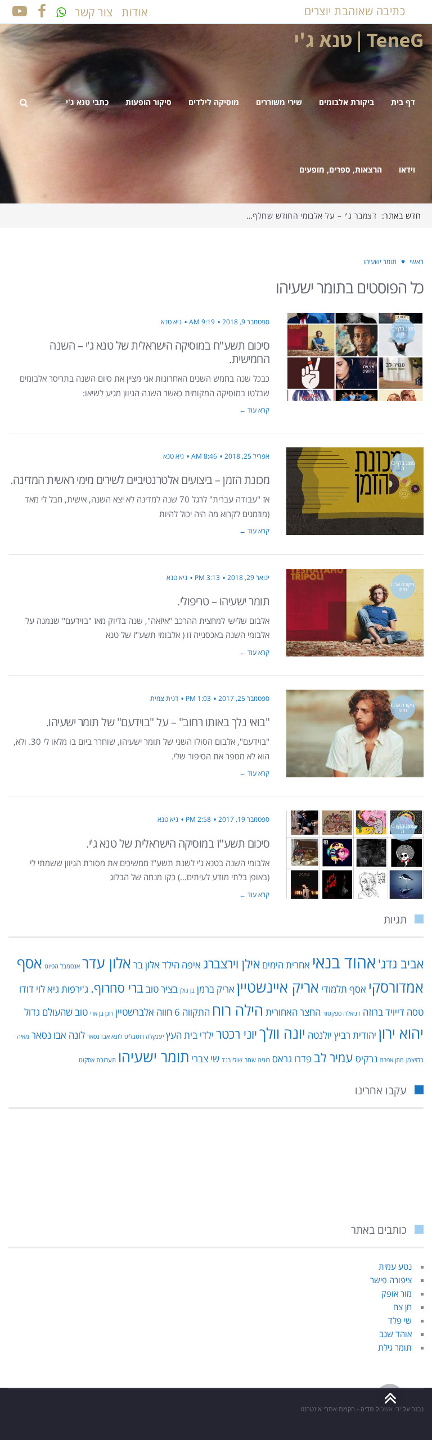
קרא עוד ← (254, 410)
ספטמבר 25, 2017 (243, 698)
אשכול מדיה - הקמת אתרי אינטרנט (346, 1409)
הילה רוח (237, 1010)
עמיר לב (333, 1057)
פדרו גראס (292, 1058)
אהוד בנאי (344, 962)
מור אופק (396, 1293)
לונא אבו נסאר (104, 1036)
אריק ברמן (216, 988)
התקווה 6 (192, 1012)
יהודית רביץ (355, 1035)
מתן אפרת (392, 1060)
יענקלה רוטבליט (144, 1036)
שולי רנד (232, 1060)
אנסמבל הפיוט (62, 966)
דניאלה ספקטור (342, 1013)
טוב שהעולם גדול (56, 1012)
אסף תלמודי (343, 988)
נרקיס (366, 1058)
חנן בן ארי (101, 1013)
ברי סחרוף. (117, 988)
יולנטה (320, 1035)
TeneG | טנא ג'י (359, 39)
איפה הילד (181, 964)
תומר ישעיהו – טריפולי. (223, 601)
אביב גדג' (401, 964)
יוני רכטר (236, 1034)
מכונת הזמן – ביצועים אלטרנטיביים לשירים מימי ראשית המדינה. (139, 479)
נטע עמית (395, 1266)
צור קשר (94, 12)
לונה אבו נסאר (58, 1035)
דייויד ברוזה (383, 1012)
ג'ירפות (74, 988)
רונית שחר (257, 1060)
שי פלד (400, 1320)
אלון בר (146, 964)
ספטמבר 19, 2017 (243, 819)
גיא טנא (171, 322)
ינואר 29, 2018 (248, 577)
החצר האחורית (293, 1012)
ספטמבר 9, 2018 (245, 322)
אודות (135, 12)
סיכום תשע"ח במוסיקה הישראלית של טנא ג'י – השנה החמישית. (159, 352)
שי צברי (205, 1058)
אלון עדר (106, 963)
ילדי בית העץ (190, 1035)
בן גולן (187, 990)
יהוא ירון (401, 1033)
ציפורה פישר (391, 1279)
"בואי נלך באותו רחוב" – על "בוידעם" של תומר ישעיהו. (158, 722)
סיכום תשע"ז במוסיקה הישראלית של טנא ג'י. (177, 843)
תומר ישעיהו (153, 1057)
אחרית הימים (286, 964)
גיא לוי (47, 988)
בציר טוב (162, 988)
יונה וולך (282, 1033)
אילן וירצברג (231, 964)
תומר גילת (395, 1347)
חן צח (402, 1306)
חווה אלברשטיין (143, 1012)
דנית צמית (164, 698)
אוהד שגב (395, 1333)
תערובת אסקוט (97, 1060)
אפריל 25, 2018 (246, 456)
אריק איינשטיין (278, 987)
